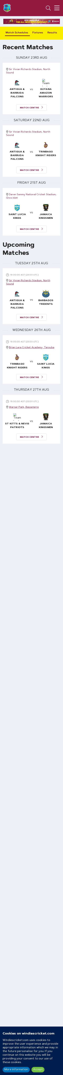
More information (16, 1069)
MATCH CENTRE (30, 108)
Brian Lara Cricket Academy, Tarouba (31, 347)
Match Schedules (17, 33)
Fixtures (37, 33)
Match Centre (30, 318)
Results (52, 33)
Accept (38, 1069)
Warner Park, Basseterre (24, 407)
